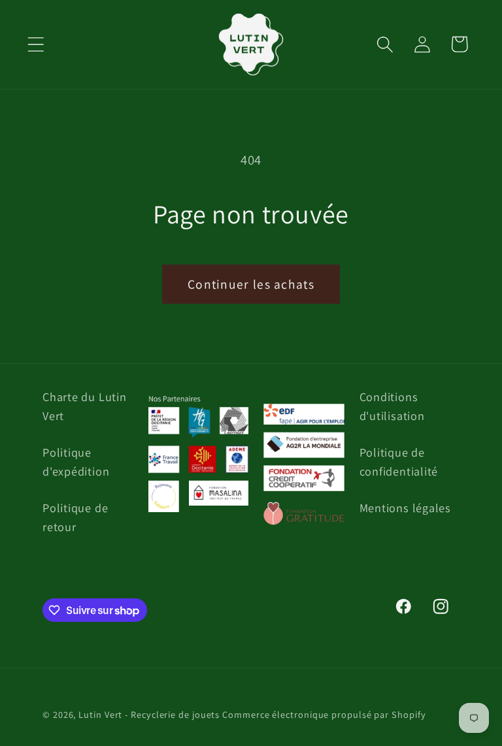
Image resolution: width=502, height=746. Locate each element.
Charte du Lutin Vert (84, 406)
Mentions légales (405, 507)
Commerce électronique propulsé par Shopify (324, 714)
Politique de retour (75, 517)
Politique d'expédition (75, 461)
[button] (35, 44)
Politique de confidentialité (399, 461)
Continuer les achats (251, 284)
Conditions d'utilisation (392, 406)
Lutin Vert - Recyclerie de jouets (149, 714)
